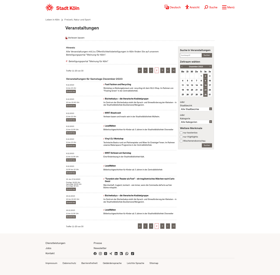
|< (140, 70)
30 (205, 94)
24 (210, 90)
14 (197, 85)
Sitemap (153, 263)
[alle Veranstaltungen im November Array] (182, 66)
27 (192, 94)
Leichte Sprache (135, 263)
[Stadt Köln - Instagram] (100, 253)
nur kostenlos (190, 133)
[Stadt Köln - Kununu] (121, 253)
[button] (228, 7)
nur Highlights (190, 137)
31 (210, 94)
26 (188, 94)
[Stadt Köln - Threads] (105, 253)
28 (197, 94)
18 (183, 90)
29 (201, 94)
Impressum (51, 263)
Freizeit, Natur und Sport (77, 19)
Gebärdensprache (112, 263)
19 (188, 90)
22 (201, 90)
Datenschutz (69, 263)
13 (192, 85)
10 (210, 80)
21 (197, 90)
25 (183, 94)
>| (173, 70)
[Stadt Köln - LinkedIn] (116, 253)
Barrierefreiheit (89, 263)
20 (192, 90)
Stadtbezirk (186, 104)
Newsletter (100, 248)
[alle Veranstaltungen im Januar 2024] (210, 66)
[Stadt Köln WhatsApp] (127, 253)
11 (183, 85)
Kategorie (185, 117)
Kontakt (50, 253)
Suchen (207, 55)
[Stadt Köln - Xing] (110, 253)
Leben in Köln (53, 19)
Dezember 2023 (196, 66)
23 (205, 90)
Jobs (48, 248)
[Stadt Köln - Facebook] (95, 253)
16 (205, 85)
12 (188, 85)
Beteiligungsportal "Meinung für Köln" (88, 61)
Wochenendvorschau (194, 141)
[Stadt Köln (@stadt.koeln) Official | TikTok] (132, 253)
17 (210, 85)
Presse (98, 243)
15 (201, 85)
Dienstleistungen (55, 243)
